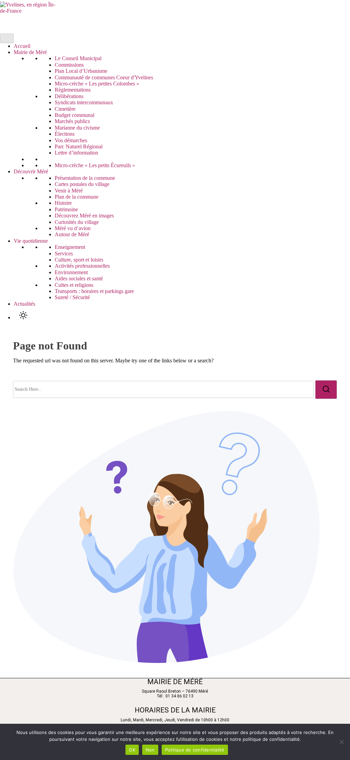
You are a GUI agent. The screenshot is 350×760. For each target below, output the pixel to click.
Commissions (69, 65)
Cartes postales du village (82, 184)
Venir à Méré (69, 191)
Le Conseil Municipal (78, 58)
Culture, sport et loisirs (79, 260)
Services (64, 253)
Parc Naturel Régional (79, 146)
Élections (65, 134)
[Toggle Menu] (7, 38)
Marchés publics (72, 121)
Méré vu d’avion (73, 228)
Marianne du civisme (77, 128)
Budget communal (74, 115)
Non (150, 749)
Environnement (71, 272)
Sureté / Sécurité (72, 297)
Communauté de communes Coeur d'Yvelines (104, 77)
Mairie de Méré (30, 52)
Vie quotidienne (31, 241)
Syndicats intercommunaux (84, 102)
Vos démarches (71, 140)
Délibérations (69, 96)
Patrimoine (66, 209)
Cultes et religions (74, 285)
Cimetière (65, 109)
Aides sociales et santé (79, 278)
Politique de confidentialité (195, 749)
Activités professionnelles (82, 266)
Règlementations (73, 90)
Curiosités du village (77, 222)
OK (132, 749)
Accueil (22, 46)
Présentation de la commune (85, 178)
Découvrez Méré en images (84, 215)
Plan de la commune (76, 197)
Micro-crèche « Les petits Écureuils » (95, 165)
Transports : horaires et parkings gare (94, 291)
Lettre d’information (76, 153)
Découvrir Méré (31, 171)
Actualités (24, 304)
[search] (326, 389)
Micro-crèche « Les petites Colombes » (97, 83)
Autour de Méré (72, 234)
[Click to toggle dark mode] (23, 315)
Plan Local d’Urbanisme (81, 71)
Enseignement (70, 247)
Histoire (63, 203)
